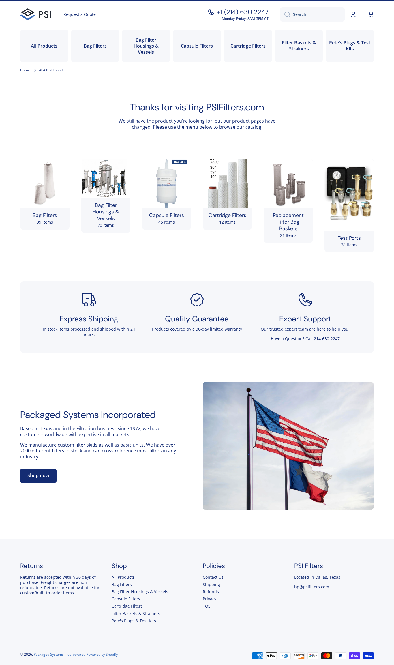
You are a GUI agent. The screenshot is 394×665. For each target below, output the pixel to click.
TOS (207, 606)
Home (25, 70)
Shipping (211, 584)
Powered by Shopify (102, 654)
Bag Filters (122, 584)
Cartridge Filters (127, 606)
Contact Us (213, 577)
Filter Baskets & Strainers (136, 613)
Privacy (209, 599)
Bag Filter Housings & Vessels (140, 591)
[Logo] (36, 14)
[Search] (285, 14)
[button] (371, 14)
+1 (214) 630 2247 (243, 12)
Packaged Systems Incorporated (88, 415)
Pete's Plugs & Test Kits (134, 620)
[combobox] (312, 14)
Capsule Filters (126, 599)
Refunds (211, 591)
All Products (123, 577)
